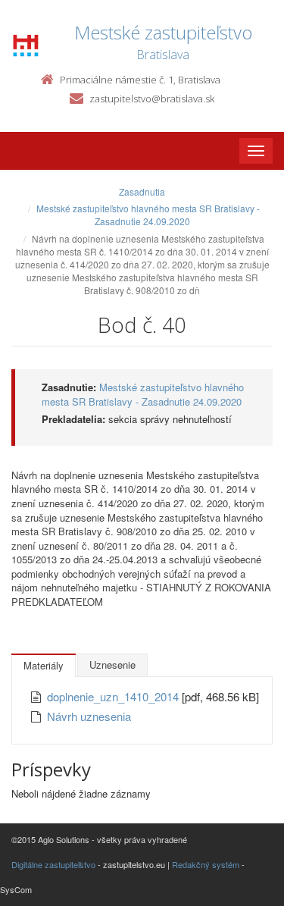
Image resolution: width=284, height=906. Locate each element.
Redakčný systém (205, 864)
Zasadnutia (142, 191)
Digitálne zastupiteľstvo (53, 864)
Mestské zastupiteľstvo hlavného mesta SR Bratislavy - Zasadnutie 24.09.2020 (148, 214)
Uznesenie (112, 664)
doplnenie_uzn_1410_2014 (114, 696)
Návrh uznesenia (89, 716)
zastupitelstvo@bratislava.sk (151, 98)
